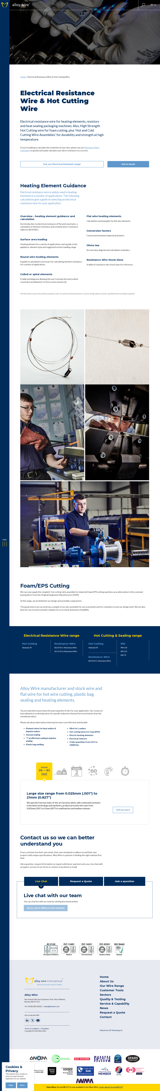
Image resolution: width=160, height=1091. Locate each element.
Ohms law (93, 245)
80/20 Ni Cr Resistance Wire (65, 648)
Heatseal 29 (27, 648)
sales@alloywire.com (51, 1006)
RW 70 (123, 655)
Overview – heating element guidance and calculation (47, 218)
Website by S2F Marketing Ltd (111, 1030)
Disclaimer (45, 1029)
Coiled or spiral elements (36, 274)
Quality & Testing (113, 999)
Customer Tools (111, 990)
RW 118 (124, 648)
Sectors (105, 994)
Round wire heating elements (39, 256)
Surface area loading (33, 239)
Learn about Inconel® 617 (111, 1087)
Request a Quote (112, 1012)
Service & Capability (114, 1003)
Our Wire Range (112, 986)
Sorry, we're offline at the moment (46, 908)
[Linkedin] (27, 1020)
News (104, 1008)
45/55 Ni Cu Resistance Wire (65, 651)
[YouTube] (38, 1020)
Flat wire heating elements (104, 216)
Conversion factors (99, 230)
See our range (62, 164)
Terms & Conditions (32, 1029)
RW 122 (124, 651)
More (22, 1085)
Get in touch (128, 164)
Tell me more (123, 810)
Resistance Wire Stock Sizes (105, 259)
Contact (106, 1017)
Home (23, 77)
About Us (107, 981)
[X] (32, 1020)
